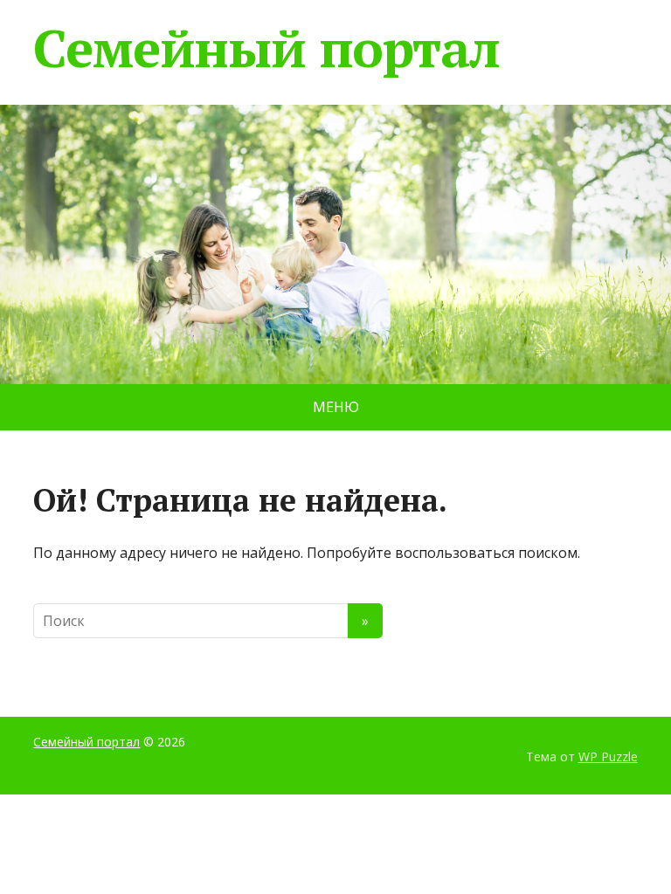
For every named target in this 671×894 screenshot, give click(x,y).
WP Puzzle (608, 756)
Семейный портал (266, 48)
